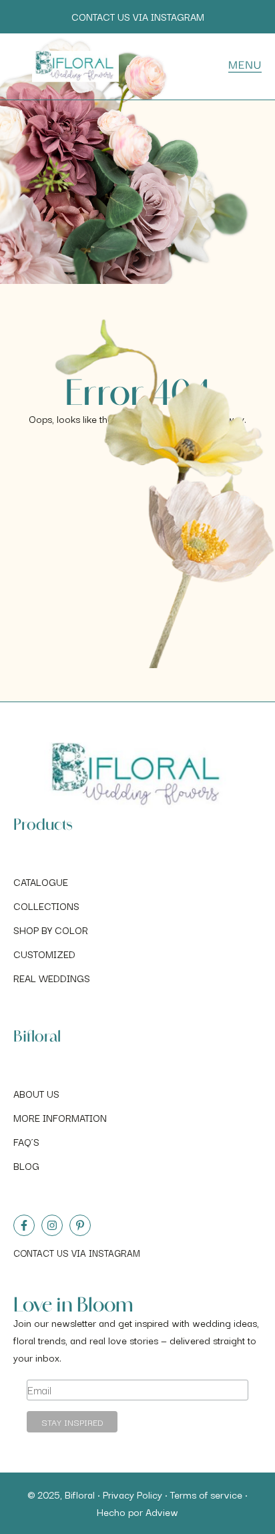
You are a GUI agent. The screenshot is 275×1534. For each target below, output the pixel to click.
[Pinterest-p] (80, 1225)
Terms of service (206, 1494)
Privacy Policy (132, 1494)
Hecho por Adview (137, 1511)
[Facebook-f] (24, 1225)
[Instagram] (52, 1225)
